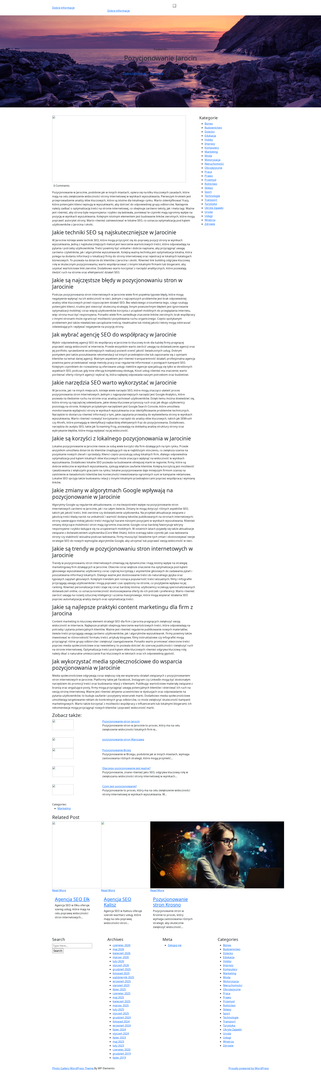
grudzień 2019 (122, 1053)
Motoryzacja (212, 160)
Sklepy (209, 188)
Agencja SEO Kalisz (117, 902)
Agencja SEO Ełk (72, 899)
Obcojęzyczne (213, 168)
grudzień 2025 (122, 969)
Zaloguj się (174, 945)
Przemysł (210, 180)
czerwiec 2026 (121, 945)
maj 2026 (118, 949)
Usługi (209, 216)
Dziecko (210, 131)
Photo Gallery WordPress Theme (73, 1068)
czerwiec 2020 (121, 1049)
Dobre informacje (63, 8)
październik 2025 (123, 977)
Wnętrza (210, 220)
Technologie (212, 196)
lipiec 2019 (119, 1057)
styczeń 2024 (121, 1033)
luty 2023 (118, 1045)
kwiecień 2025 (121, 1001)
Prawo (209, 176)
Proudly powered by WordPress (249, 1068)
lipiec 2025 (119, 989)
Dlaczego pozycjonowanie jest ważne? (126, 768)
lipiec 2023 (119, 1037)
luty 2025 (118, 1009)
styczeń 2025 (121, 1013)
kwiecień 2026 (121, 953)
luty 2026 (118, 961)
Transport (211, 200)
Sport (208, 192)
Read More (59, 890)
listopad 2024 (121, 1021)
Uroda (209, 212)
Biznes (209, 123)
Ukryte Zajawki (214, 208)
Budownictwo (213, 127)
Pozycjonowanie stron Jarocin (121, 721)
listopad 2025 (121, 973)
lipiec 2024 (119, 1029)
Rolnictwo (211, 184)
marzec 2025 (121, 1005)
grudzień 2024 (122, 1017)
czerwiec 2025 (121, 993)
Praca (208, 172)
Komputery (212, 148)
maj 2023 (118, 1041)
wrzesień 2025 (122, 981)
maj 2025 (118, 997)
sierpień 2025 (121, 985)
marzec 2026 (121, 957)
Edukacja (210, 135)
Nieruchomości (214, 164)
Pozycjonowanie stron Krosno (170, 902)
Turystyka (211, 204)
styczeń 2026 (121, 965)
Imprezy (210, 144)
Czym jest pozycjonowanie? (119, 786)
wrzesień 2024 (122, 1025)
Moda (208, 156)
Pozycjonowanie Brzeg (116, 750)
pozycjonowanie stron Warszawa (123, 739)
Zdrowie (210, 224)
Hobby (209, 140)
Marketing (156, 73)
